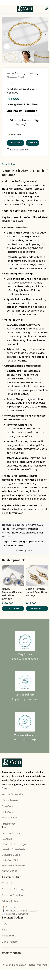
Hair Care (7, 812)
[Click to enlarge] (7, 46)
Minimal (6, 532)
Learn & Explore (11, 833)
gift (20, 541)
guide (41, 210)
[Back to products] (11, 83)
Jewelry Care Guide (13, 849)
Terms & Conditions (14, 895)
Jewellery (21, 528)
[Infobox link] (25, 646)
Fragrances (9, 823)
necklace (7, 545)
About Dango (10, 870)
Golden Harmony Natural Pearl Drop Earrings (36, 592)
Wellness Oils (9, 817)
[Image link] (12, 762)
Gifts (33, 525)
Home (10, 73)
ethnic (13, 541)
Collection (23, 525)
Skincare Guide (11, 854)
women (18, 545)
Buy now (32, 143)
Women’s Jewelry (12, 794)
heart (41, 541)
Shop (20, 73)
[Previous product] (8, 83)
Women (6, 536)
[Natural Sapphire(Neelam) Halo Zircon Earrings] (13, 575)
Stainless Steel (15, 77)
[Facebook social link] (25, 550)
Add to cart (15, 143)
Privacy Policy (10, 901)
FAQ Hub (7, 838)
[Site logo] (25, 8)
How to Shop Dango (14, 844)
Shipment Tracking (13, 889)
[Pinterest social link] (29, 550)
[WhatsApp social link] (32, 550)
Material (31, 73)
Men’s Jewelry (10, 800)
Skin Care (7, 806)
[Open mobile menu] (3, 9)
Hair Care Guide (11, 860)
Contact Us (8, 883)
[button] (4, 34)
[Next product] (14, 83)
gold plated (30, 541)
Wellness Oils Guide (13, 865)
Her (13, 528)
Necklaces (18, 532)
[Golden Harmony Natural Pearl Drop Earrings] (37, 575)
